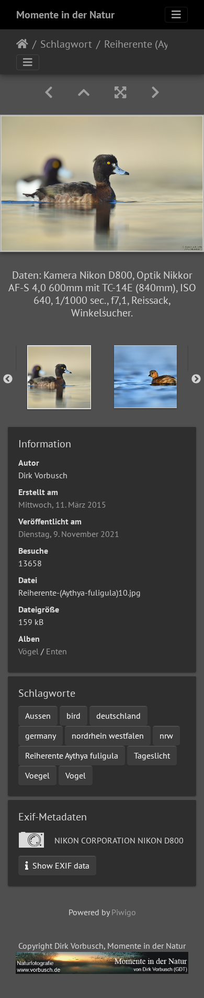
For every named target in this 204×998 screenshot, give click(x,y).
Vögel (28, 651)
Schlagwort (66, 44)
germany (40, 735)
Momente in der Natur (65, 14)
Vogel (75, 775)
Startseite (22, 44)
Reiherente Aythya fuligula (71, 755)
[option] (59, 377)
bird (73, 715)
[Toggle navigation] (176, 15)
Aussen (38, 715)
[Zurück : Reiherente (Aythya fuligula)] (48, 92)
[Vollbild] (120, 92)
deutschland (118, 715)
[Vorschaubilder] (83, 92)
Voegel (37, 775)
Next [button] (196, 379)
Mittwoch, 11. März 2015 (62, 504)
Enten (56, 651)
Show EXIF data (59, 865)
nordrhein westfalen (108, 735)
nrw (166, 735)
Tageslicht (152, 755)
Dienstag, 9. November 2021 (68, 534)
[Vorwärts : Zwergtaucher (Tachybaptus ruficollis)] (155, 92)
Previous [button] (8, 379)
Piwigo (123, 912)
